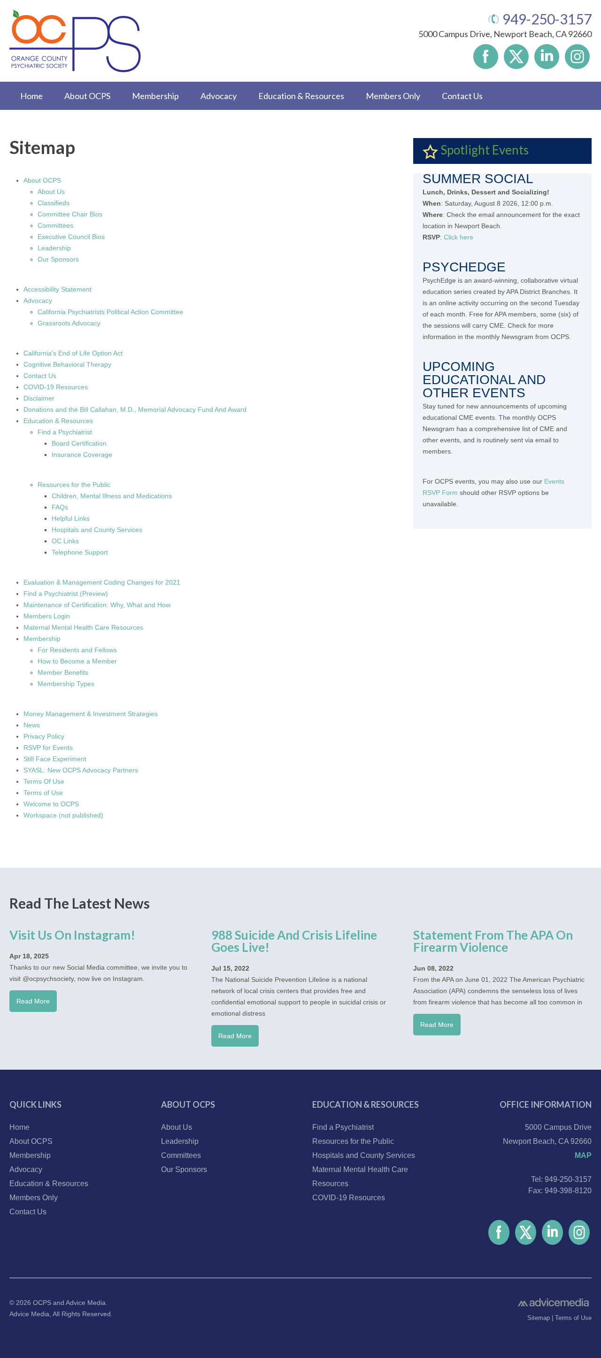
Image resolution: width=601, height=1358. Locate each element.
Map (583, 1155)
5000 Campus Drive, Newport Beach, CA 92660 (505, 34)
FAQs (60, 507)
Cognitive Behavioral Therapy (67, 364)
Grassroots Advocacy (69, 323)
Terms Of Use (43, 781)
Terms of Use (43, 792)
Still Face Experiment (54, 759)
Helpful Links (71, 518)
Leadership (54, 248)
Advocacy (218, 96)
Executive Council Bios (71, 236)
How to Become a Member (77, 661)
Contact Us (462, 96)
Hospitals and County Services (97, 529)
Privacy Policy (43, 736)
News (31, 725)
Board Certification (79, 443)
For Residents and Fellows (77, 650)
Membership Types (66, 683)
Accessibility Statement (57, 289)
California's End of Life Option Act (73, 353)
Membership (155, 96)
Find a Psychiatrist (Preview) (65, 593)
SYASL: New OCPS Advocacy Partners (80, 770)
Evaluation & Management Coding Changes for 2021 (101, 582)
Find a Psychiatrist (65, 432)
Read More (33, 1001)
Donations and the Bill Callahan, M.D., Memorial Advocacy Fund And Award (135, 409)
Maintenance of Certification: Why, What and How (96, 605)
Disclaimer (38, 398)
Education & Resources (301, 96)
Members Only (393, 96)
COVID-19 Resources (55, 387)
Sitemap (538, 1317)
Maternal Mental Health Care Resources (83, 627)
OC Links (65, 541)
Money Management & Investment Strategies (90, 714)
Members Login (46, 616)
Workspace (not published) (63, 815)
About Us (51, 191)
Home (31, 96)
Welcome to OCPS (51, 804)
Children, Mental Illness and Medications (112, 496)
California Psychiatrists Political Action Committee (110, 312)
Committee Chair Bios (70, 214)
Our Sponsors (58, 259)
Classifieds (53, 203)
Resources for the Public (74, 484)
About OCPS (87, 96)
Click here (458, 237)
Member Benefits (63, 672)
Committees (55, 225)
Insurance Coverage (82, 454)
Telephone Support (80, 552)
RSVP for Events (48, 747)
